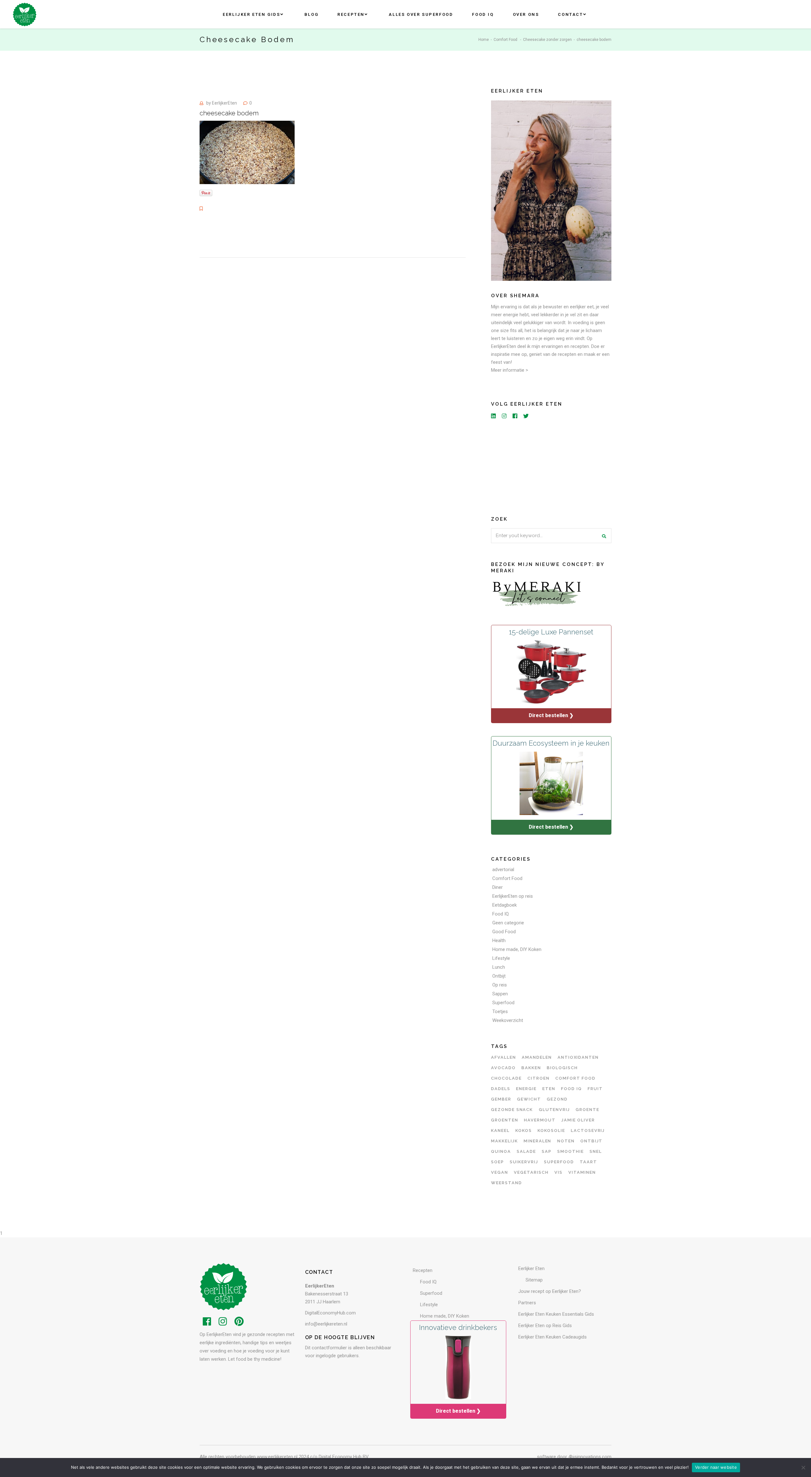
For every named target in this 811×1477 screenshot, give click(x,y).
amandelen (537, 1057)
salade (526, 1151)
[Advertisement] (551, 466)
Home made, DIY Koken (516, 949)
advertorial (503, 869)
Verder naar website (716, 1467)
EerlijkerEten (224, 103)
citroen (538, 1078)
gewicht (529, 1099)
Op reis (499, 985)
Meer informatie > (509, 370)
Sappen (500, 994)
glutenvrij (554, 1109)
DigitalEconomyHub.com (330, 1313)
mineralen (538, 1141)
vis (558, 1172)
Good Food (504, 931)
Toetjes (500, 1011)
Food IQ (500, 914)
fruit (595, 1088)
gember (501, 1099)
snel (596, 1151)
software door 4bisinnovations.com (574, 1457)
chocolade (506, 1078)
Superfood (503, 1002)
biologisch (562, 1067)
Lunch (498, 967)
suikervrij (524, 1161)
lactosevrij (588, 1130)
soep (497, 1161)
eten (548, 1088)
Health (499, 940)
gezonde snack (512, 1109)
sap (547, 1151)
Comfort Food (505, 39)
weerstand (506, 1182)
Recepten (422, 1270)
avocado (503, 1067)
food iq (571, 1088)
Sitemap (534, 1280)
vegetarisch (531, 1172)
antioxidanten (578, 1057)
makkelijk (504, 1141)
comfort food (575, 1078)
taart (588, 1161)
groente (587, 1109)
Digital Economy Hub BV (344, 1457)
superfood (559, 1161)
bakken (531, 1067)
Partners (527, 1303)
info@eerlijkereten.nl (326, 1324)
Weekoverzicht (507, 1020)
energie (526, 1088)
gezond (557, 1099)
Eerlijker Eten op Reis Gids (545, 1325)
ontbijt (591, 1141)
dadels (500, 1088)
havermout (540, 1120)
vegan (499, 1172)
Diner (497, 887)
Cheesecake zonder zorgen (547, 39)
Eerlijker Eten (531, 1268)
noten (566, 1141)
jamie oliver (578, 1120)
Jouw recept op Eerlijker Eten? (549, 1291)
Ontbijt (499, 976)
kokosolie (551, 1130)
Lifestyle (501, 958)
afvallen (503, 1057)
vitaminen (582, 1172)
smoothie (570, 1151)
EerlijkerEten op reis (512, 896)
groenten (504, 1120)
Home (483, 39)
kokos (523, 1130)
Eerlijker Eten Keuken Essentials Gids (556, 1314)
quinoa (501, 1151)
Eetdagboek (504, 905)
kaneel (500, 1130)
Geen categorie (508, 923)
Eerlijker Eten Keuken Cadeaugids (552, 1337)
